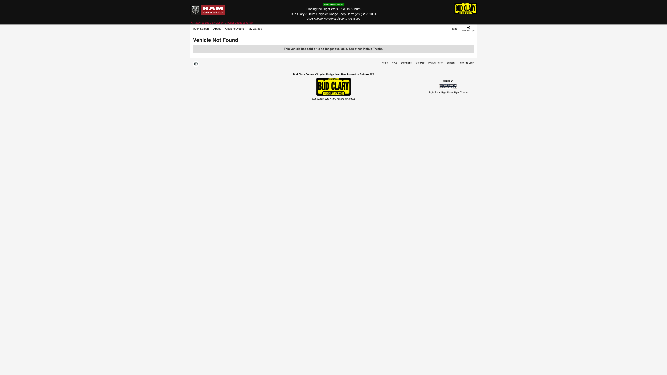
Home (385, 62)
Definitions (406, 62)
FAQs (394, 62)
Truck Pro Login (466, 62)
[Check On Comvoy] (196, 64)
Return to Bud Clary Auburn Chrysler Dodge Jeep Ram (223, 22)
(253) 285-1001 (365, 13)
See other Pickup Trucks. (366, 49)
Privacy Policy (435, 62)
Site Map (420, 62)
